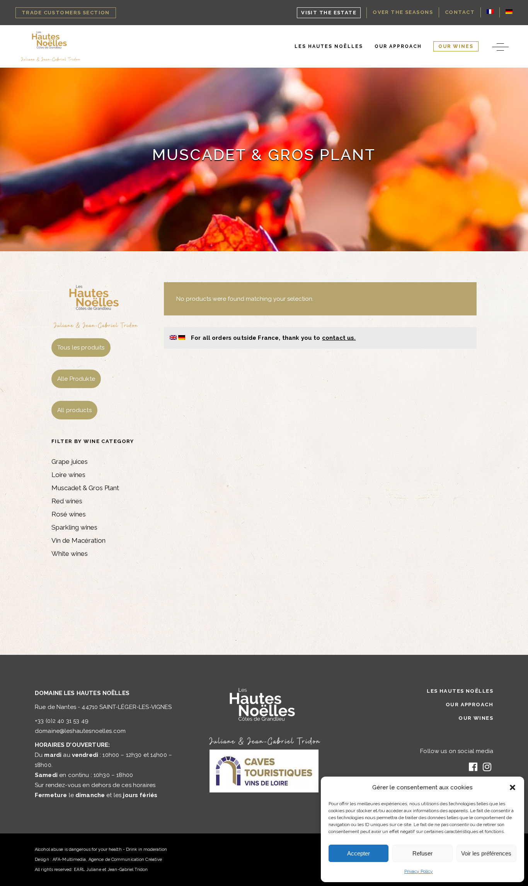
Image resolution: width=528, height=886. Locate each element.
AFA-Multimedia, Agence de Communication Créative (107, 859)
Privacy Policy (418, 871)
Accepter (358, 853)
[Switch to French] (490, 12)
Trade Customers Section (66, 12)
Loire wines (68, 475)
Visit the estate (328, 12)
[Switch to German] (509, 12)
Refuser (422, 853)
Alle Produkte (76, 378)
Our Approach (469, 704)
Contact (460, 12)
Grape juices (69, 461)
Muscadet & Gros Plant (85, 488)
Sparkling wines (74, 527)
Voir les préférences (486, 853)
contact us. (339, 337)
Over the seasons (403, 12)
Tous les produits (81, 347)
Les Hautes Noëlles (460, 691)
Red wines (66, 501)
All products (74, 410)
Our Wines (475, 718)
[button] (512, 787)
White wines (69, 553)
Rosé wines (68, 514)
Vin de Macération (78, 540)
